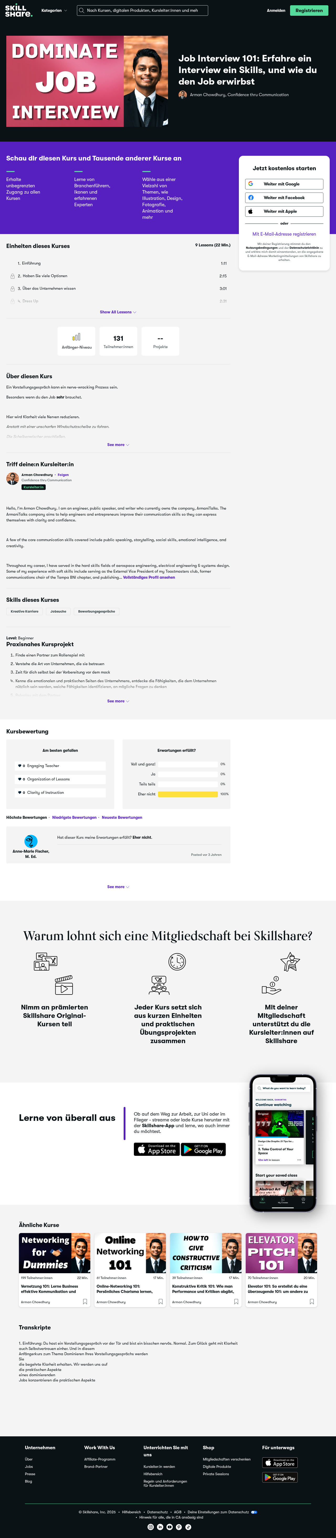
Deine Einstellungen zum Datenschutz (218, 1512)
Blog (28, 1481)
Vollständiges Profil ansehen (149, 577)
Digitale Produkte (217, 1467)
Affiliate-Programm (100, 1459)
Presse (30, 1474)
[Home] (19, 10)
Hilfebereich (153, 1474)
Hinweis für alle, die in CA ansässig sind (171, 1517)
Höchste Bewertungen (26, 817)
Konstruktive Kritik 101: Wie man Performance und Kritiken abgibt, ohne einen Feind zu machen (203, 1291)
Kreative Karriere (24, 611)
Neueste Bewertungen (121, 817)
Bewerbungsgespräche (96, 611)
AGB (177, 1512)
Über (29, 1459)
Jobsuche (58, 611)
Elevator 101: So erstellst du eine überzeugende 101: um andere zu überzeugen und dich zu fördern (278, 1291)
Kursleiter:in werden (159, 1467)
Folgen (63, 475)
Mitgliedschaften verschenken (227, 1459)
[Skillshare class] (54, 1253)
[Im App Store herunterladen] (155, 1150)
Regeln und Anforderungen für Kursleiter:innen (165, 1483)
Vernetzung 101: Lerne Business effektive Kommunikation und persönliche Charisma (49, 1291)
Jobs (29, 1467)
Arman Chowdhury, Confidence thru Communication (239, 94)
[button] (65, 10)
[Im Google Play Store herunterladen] (204, 1150)
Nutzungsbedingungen (262, 248)
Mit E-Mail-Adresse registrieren (284, 233)
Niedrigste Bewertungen (74, 817)
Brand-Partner (96, 1467)
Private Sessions (216, 1474)
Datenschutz (157, 1512)
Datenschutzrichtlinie (304, 248)
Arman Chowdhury (45, 475)
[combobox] (142, 10)
